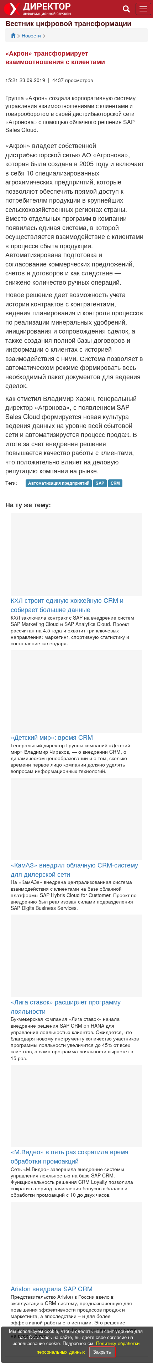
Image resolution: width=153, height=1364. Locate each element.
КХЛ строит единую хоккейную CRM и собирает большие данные (67, 604)
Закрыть (102, 1351)
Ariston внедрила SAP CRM (52, 1288)
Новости (32, 35)
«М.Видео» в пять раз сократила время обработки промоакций (69, 1156)
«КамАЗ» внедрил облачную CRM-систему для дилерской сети (74, 869)
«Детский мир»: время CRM (52, 737)
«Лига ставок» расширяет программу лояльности (66, 1006)
